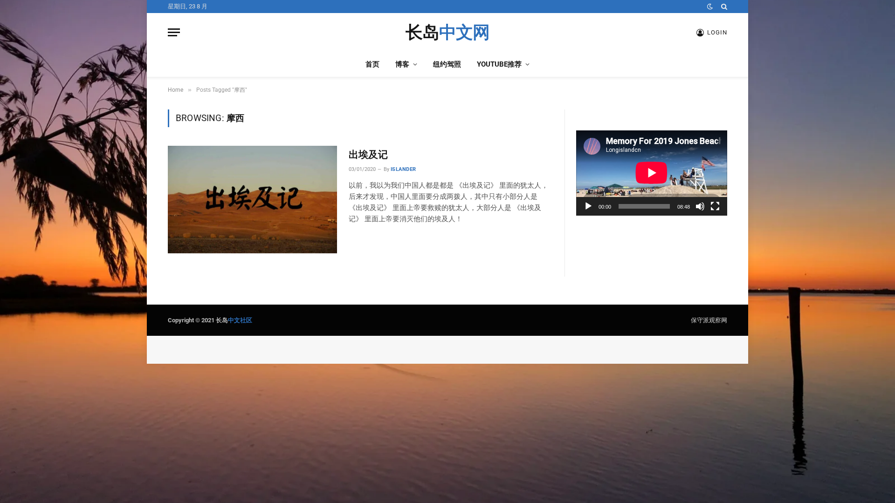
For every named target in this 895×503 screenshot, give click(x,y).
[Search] (723, 6)
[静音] (700, 206)
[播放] (588, 206)
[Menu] (174, 32)
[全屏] (715, 206)
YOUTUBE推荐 (499, 64)
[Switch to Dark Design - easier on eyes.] (710, 6)
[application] (651, 172)
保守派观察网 (709, 320)
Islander (403, 169)
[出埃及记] (252, 199)
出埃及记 (368, 154)
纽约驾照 (447, 64)
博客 (402, 64)
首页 (372, 64)
